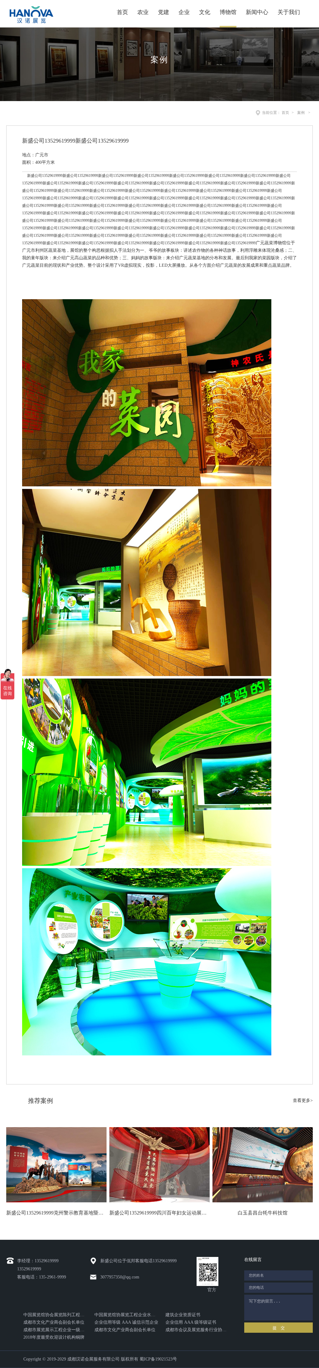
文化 (204, 12)
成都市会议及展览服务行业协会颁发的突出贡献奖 (197, 1329)
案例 (301, 112)
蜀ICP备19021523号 (158, 1359)
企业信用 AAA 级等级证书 (190, 1322)
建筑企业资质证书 (182, 1314)
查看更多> (303, 1100)
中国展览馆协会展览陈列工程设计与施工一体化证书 (55, 1314)
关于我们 (289, 12)
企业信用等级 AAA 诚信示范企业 (126, 1322)
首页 (122, 12)
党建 (163, 12)
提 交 (279, 1328)
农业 (143, 12)
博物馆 (228, 12)
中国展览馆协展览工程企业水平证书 (126, 1314)
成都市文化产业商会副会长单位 (53, 1322)
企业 (184, 12)
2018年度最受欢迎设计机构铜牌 (53, 1337)
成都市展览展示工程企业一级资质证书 (55, 1329)
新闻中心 (257, 12)
